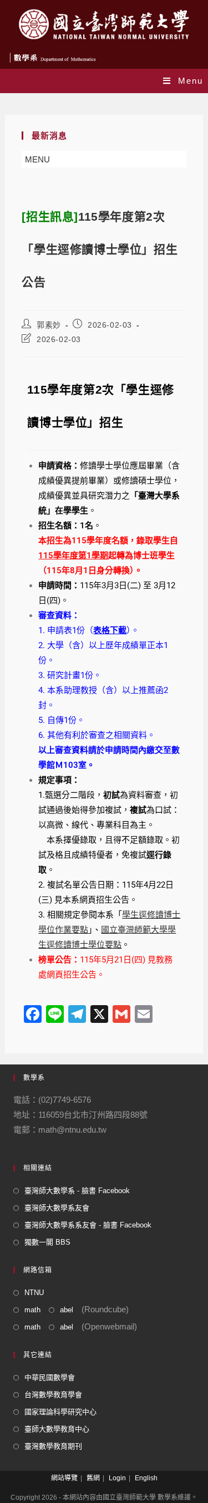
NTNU (34, 1292)
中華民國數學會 (49, 1377)
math (32, 1310)
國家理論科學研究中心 (60, 1412)
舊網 (93, 1478)
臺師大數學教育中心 (56, 1429)
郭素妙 (49, 324)
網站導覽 (64, 1478)
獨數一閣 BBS (47, 1242)
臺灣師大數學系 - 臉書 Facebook (77, 1190)
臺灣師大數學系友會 (56, 1208)
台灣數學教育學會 (53, 1394)
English (146, 1478)
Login (117, 1478)
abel (66, 1310)
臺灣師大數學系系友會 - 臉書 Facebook (87, 1225)
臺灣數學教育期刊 (53, 1446)
